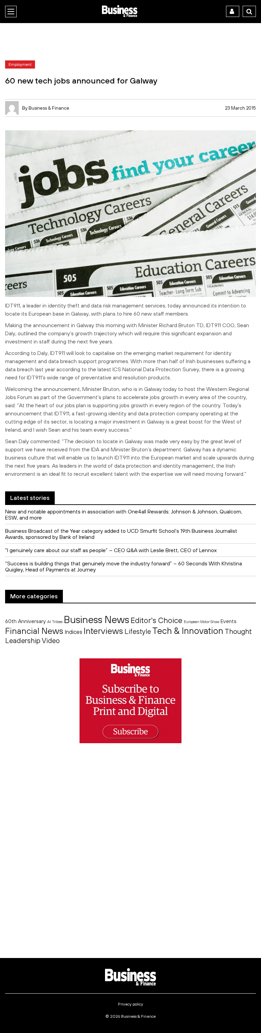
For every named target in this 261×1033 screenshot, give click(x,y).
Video (51, 640)
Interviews (103, 631)
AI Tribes (55, 621)
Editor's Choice (156, 620)
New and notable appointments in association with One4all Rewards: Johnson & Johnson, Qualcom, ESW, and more (123, 514)
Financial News (34, 631)
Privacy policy (130, 1004)
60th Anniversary (25, 621)
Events (229, 621)
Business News (96, 619)
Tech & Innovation (187, 630)
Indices (73, 631)
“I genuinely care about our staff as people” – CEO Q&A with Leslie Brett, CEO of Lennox (111, 550)
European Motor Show (201, 622)
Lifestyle (137, 631)
